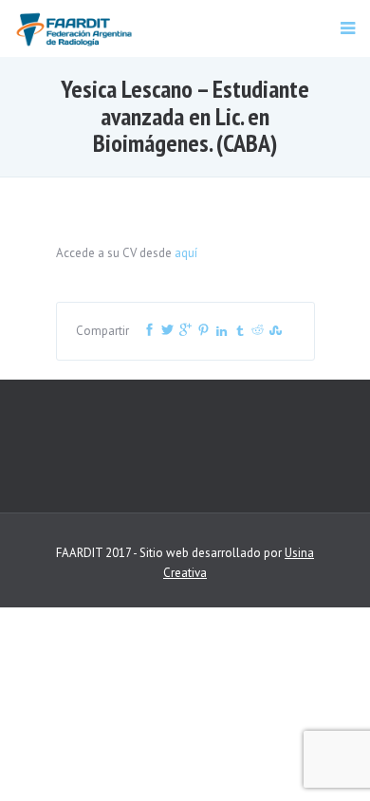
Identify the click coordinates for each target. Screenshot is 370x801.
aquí (186, 253)
